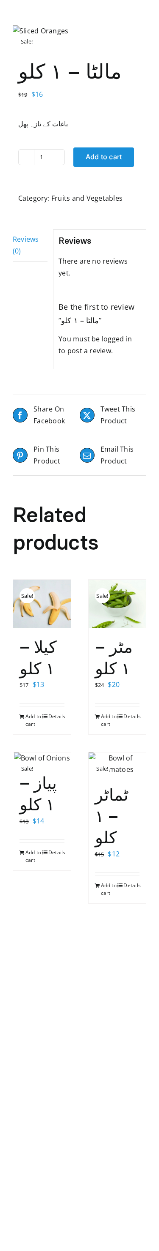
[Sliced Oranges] (79, 31)
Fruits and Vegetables (87, 198)
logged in (117, 338)
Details (56, 716)
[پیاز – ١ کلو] (42, 758)
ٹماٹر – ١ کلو (111, 816)
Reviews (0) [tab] (26, 245)
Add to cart (104, 157)
